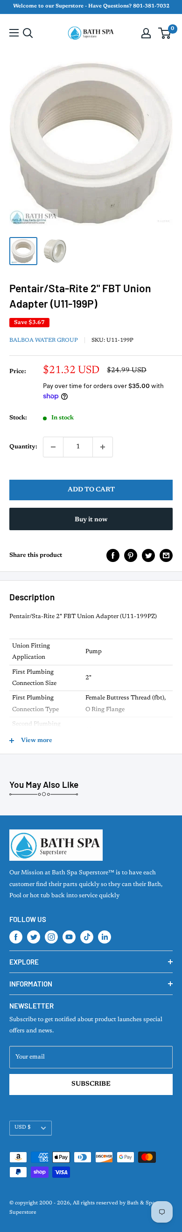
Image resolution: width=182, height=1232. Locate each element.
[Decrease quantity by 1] (53, 447)
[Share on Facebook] (112, 555)
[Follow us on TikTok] (86, 937)
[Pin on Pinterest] (130, 555)
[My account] (146, 33)
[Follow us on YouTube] (69, 937)
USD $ (22, 1127)
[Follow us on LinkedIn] (104, 937)
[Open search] (28, 33)
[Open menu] (14, 33)
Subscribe (91, 1084)
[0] (165, 33)
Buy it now (91, 520)
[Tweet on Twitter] (148, 555)
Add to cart (91, 490)
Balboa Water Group (43, 340)
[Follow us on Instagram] (51, 937)
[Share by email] (166, 555)
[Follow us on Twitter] (33, 937)
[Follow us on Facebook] (15, 937)
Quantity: (23, 447)
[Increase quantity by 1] (102, 447)
